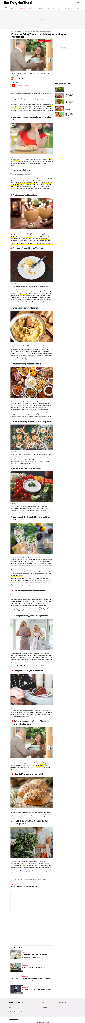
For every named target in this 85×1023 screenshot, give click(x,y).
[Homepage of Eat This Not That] (16, 1002)
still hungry (16, 188)
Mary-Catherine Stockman (31, 407)
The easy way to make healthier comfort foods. (35, 666)
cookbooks (13, 767)
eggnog (28, 233)
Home (11, 31)
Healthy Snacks (26, 886)
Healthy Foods (15, 886)
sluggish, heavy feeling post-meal (18, 299)
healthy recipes (40, 765)
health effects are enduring (37, 303)
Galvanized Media (41, 1019)
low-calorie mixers (42, 563)
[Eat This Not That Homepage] (18, 3)
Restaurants (50, 8)
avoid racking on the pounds (30, 290)
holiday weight (32, 458)
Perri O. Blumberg (20, 78)
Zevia (23, 863)
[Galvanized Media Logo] (13, 1019)
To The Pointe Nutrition (38, 357)
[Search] (78, 3)
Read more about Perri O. (42, 879)
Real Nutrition (25, 659)
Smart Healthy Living (34, 567)
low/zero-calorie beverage (16, 575)
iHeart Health (43, 763)
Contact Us (44, 1007)
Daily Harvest (38, 657)
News (11, 8)
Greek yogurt (46, 411)
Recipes (60, 8)
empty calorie (28, 236)
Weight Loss (40, 8)
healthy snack (18, 346)
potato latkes (15, 661)
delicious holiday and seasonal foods (26, 182)
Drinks (67, 8)
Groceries (31, 8)
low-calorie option (42, 510)
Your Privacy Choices (44, 1022)
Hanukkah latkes (29, 454)
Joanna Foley (16, 159)
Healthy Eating (21, 8)
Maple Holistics (24, 293)
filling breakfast (45, 163)
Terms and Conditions (64, 1004)
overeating (45, 98)
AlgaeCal (12, 236)
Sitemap (44, 1004)
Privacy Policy (62, 1002)
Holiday (34, 886)
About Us (44, 1002)
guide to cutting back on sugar (36, 243)
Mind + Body (76, 8)
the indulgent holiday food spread (29, 93)
